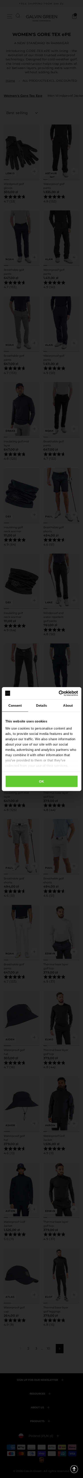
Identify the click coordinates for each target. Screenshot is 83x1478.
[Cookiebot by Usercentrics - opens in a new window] (59, 693)
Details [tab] (41, 705)
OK (41, 781)
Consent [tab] (15, 705)
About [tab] (68, 705)
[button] (74, 1469)
